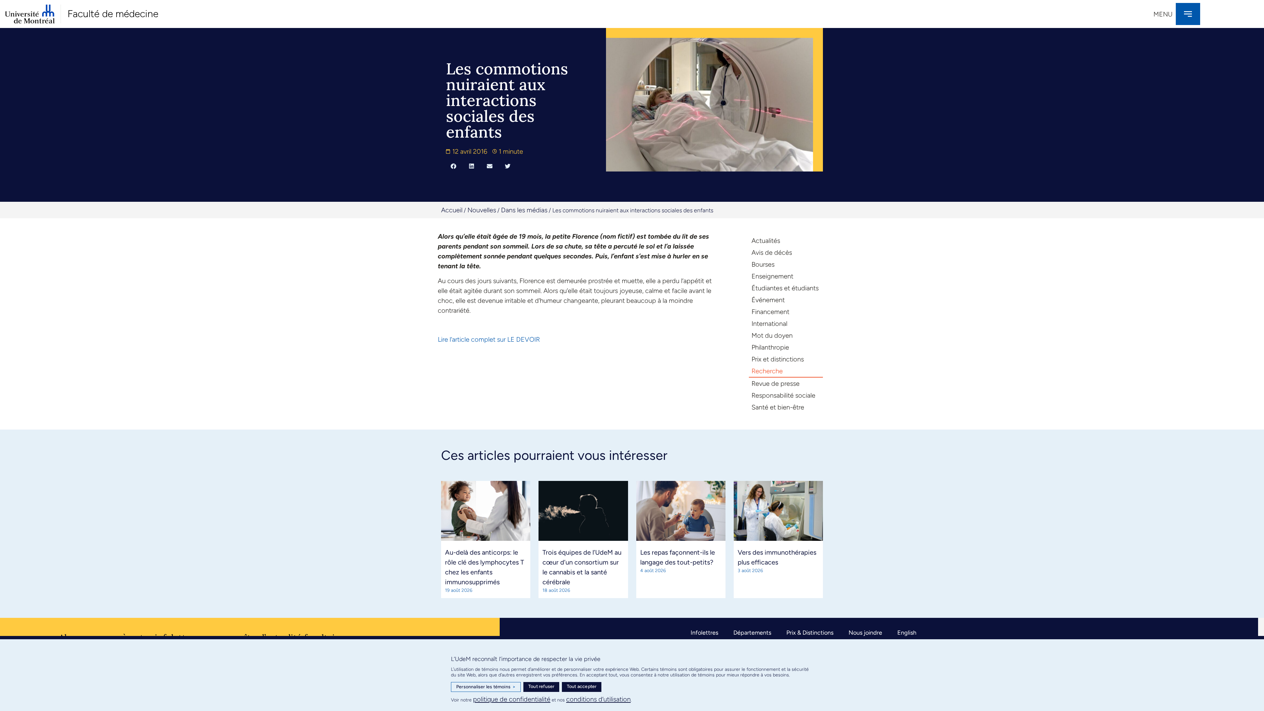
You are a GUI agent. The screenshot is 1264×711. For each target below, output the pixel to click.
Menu (1162, 14)
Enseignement (772, 276)
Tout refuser (541, 686)
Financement (770, 312)
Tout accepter (582, 686)
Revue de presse (775, 383)
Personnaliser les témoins (485, 687)
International (769, 324)
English (906, 632)
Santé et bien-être (777, 407)
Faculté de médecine (112, 14)
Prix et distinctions (777, 359)
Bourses (763, 264)
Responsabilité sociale (783, 395)
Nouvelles (481, 210)
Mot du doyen (772, 335)
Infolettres (704, 632)
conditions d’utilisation (598, 699)
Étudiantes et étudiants (785, 288)
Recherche (767, 371)
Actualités (765, 241)
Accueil (451, 210)
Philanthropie (770, 347)
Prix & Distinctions (809, 632)
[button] (453, 166)
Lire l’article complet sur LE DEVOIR (489, 339)
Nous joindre (865, 632)
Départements (752, 632)
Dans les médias (524, 210)
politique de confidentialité (511, 699)
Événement (768, 300)
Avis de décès (771, 252)
